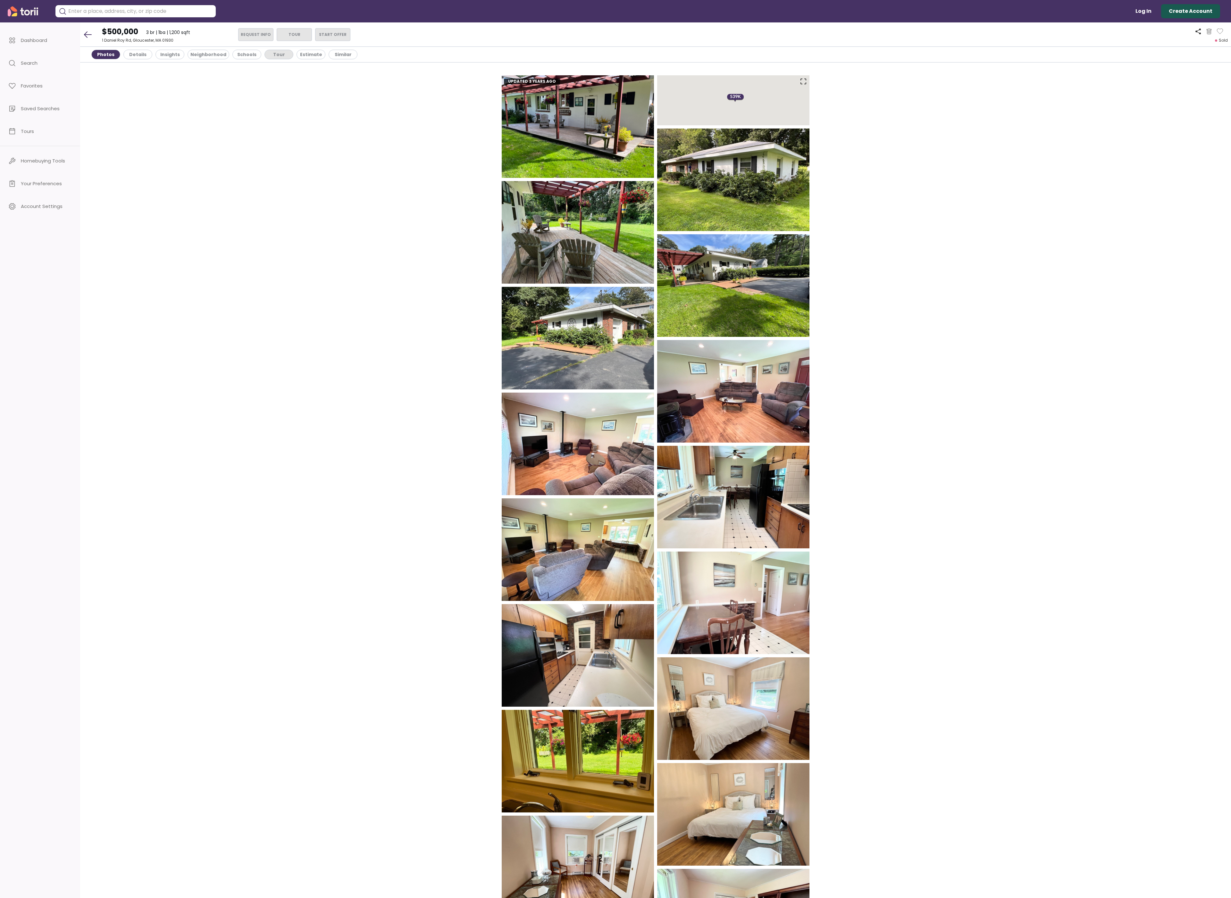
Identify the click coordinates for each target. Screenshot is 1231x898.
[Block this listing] (1209, 31)
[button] (40, 40)
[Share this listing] (1198, 31)
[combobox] (140, 11)
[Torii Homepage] (27, 11)
